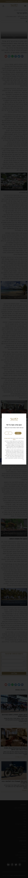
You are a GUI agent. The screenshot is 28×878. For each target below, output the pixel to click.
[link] (8, 433)
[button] (14, 439)
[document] (14, 439)
